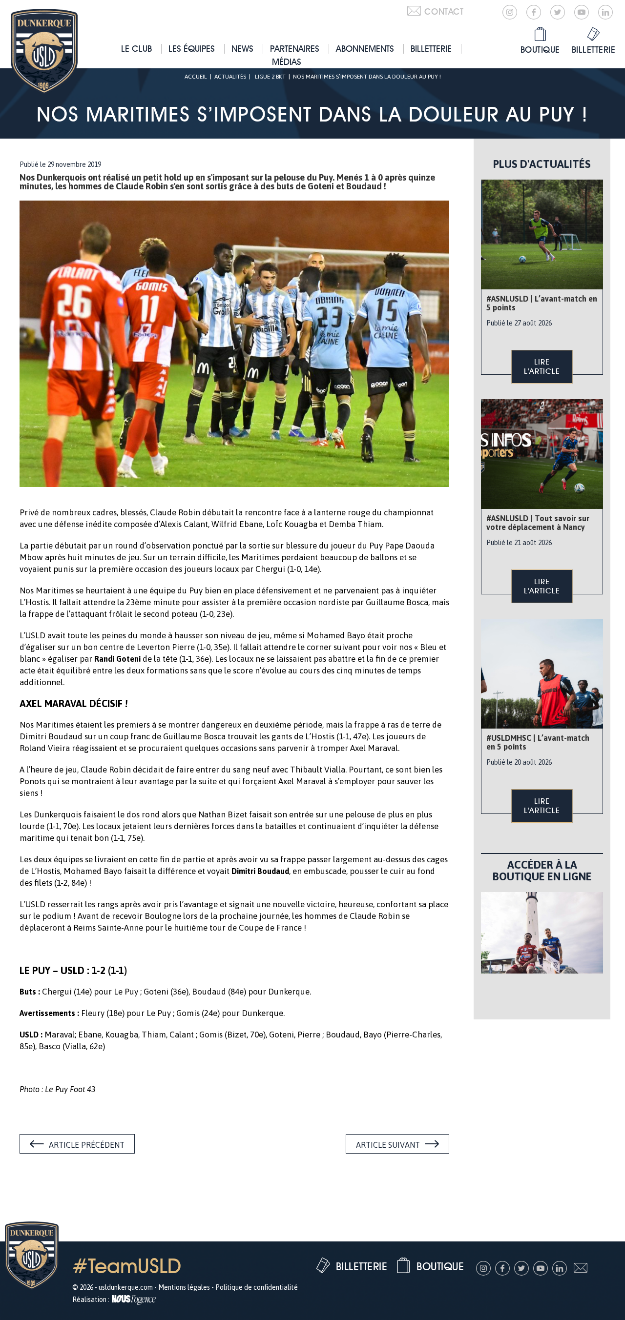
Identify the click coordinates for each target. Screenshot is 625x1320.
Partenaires (294, 48)
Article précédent (87, 1144)
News (242, 48)
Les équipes (191, 48)
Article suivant (388, 1144)
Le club (136, 48)
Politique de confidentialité (256, 1287)
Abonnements (365, 48)
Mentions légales (184, 1287)
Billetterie (431, 48)
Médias (286, 62)
